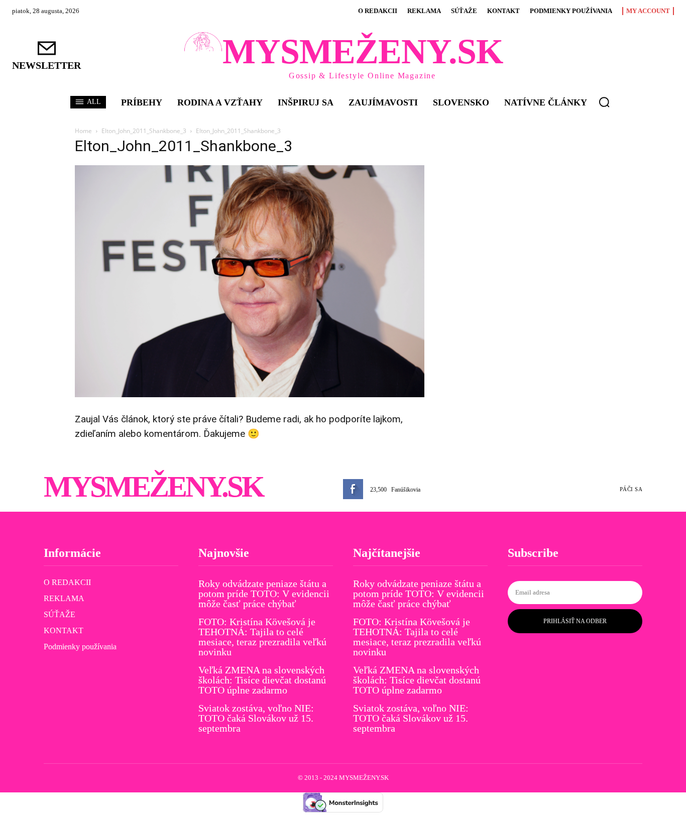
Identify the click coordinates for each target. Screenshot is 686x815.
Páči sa (631, 489)
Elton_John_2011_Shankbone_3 (143, 131)
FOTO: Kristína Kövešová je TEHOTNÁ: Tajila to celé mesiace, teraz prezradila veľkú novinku (262, 636)
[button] (604, 102)
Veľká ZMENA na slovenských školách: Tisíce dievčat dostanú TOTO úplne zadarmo (262, 679)
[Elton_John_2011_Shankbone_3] (249, 394)
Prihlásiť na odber (575, 621)
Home (83, 131)
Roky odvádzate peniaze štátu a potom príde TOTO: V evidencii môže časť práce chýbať (263, 593)
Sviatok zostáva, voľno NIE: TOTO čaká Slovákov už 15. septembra (256, 718)
